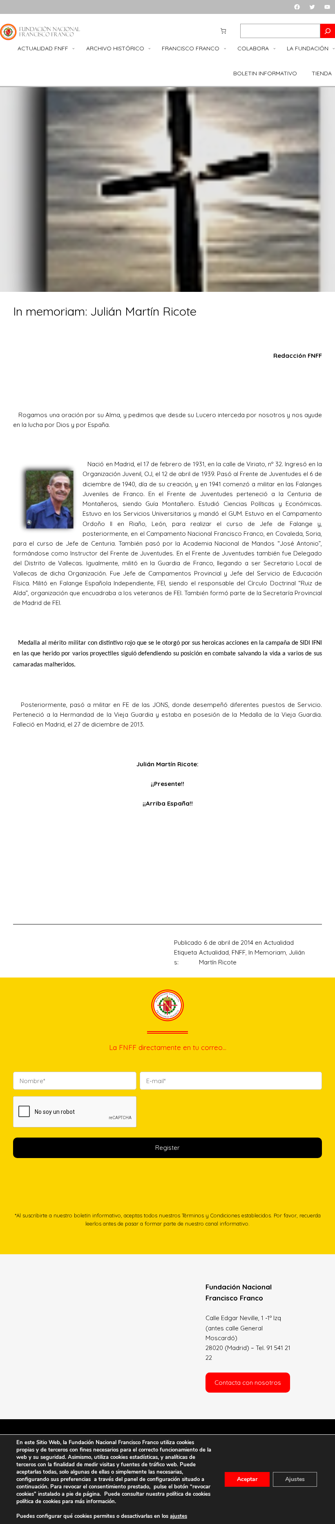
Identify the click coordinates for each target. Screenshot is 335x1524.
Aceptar (247, 1479)
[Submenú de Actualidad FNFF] (73, 48)
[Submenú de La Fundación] (334, 48)
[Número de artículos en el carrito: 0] (223, 31)
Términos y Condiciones (211, 1215)
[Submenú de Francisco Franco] (225, 48)
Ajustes (295, 1479)
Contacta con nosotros (247, 1382)
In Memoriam (267, 952)
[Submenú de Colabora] (274, 48)
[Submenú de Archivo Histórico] (149, 48)
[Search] (327, 31)
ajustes (178, 1516)
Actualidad (279, 942)
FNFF (239, 952)
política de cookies (38, 1501)
